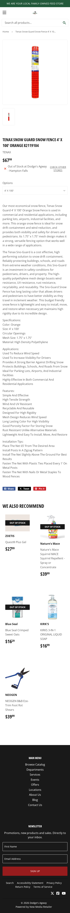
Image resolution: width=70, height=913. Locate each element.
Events (35, 780)
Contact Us (35, 805)
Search (10, 882)
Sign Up (35, 871)
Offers (35, 785)
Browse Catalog (35, 764)
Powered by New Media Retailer (34, 906)
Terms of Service (42, 886)
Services (35, 774)
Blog (35, 800)
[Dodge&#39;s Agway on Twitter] (52, 893)
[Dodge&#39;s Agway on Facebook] (57, 893)
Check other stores (58, 168)
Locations (35, 790)
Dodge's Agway (38, 902)
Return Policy (22, 886)
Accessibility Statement (30, 882)
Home (6, 31)
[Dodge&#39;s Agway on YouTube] (64, 893)
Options (8, 183)
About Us (35, 795)
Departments (35, 770)
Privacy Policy (54, 882)
